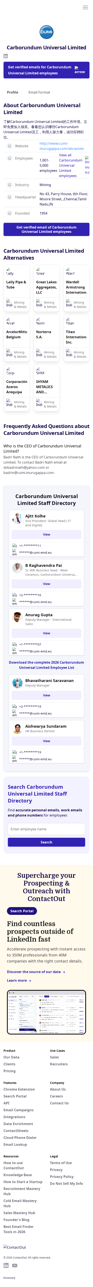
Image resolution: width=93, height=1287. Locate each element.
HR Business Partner (40, 731)
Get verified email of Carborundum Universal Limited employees (46, 229)
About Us (58, 1089)
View (46, 534)
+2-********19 (30, 706)
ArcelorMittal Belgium (16, 334)
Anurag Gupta (39, 614)
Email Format (39, 92)
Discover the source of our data (34, 971)
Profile (12, 92)
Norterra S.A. (43, 334)
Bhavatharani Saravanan (49, 680)
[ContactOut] (24, 7)
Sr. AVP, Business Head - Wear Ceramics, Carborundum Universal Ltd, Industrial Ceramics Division (50, 572)
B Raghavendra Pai (43, 565)
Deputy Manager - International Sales (48, 622)
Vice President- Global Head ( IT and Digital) (48, 523)
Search (46, 842)
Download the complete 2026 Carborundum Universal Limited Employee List (46, 665)
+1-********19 (30, 752)
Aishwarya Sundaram (46, 726)
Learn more (17, 980)
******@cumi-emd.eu (35, 552)
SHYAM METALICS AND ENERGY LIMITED (44, 387)
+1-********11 (30, 546)
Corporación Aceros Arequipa (16, 386)
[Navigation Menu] (85, 7)
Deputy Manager (37, 685)
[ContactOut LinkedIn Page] (6, 1265)
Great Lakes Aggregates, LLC (46, 287)
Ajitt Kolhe (35, 516)
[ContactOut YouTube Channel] (14, 1265)
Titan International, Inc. (76, 337)
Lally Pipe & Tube (16, 285)
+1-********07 (30, 644)
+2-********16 (30, 595)
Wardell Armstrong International (76, 287)
